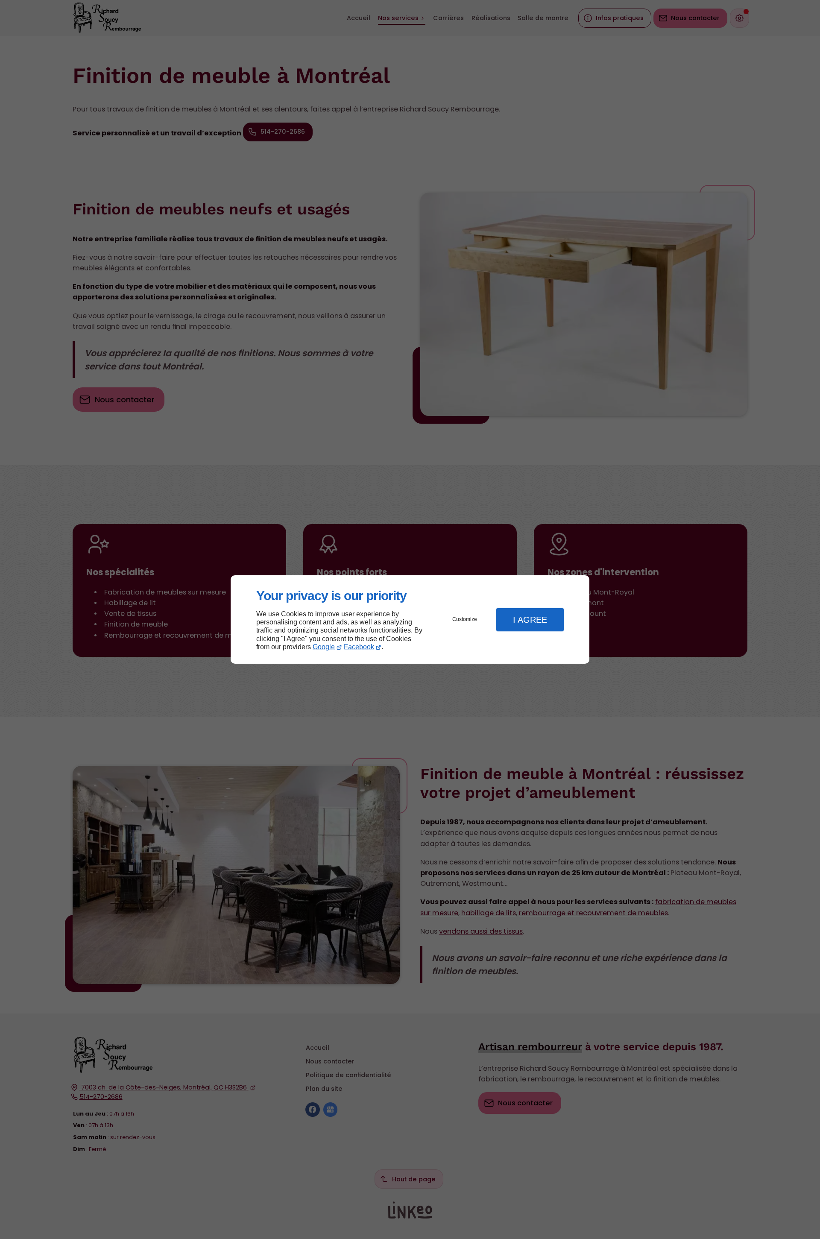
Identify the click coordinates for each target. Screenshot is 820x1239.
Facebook (359, 646)
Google (324, 646)
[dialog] (410, 619)
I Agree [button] (530, 619)
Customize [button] (464, 619)
